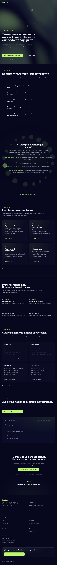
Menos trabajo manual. (10, 379)
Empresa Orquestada (34, 523)
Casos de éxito (5, 526)
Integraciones (32, 510)
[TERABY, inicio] (5, 2)
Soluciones (31, 520)
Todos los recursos (6, 518)
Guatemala (31, 528)
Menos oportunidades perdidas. (12, 359)
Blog (3, 520)
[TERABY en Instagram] (54, 561)
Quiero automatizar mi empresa (12, 55)
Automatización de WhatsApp (36, 505)
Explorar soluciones (8, 385)
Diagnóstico (32, 531)
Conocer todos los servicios (10, 268)
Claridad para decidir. (37, 379)
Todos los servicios (33, 518)
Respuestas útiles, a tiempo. (38, 359)
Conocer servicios (30, 55)
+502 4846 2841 (5, 538)
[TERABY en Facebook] (52, 561)
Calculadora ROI (5, 523)
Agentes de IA (32, 502)
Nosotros (31, 526)
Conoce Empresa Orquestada (28, 194)
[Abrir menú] (53, 2)
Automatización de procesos (36, 508)
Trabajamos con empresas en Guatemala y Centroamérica (28, 474)
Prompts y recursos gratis (8, 528)
